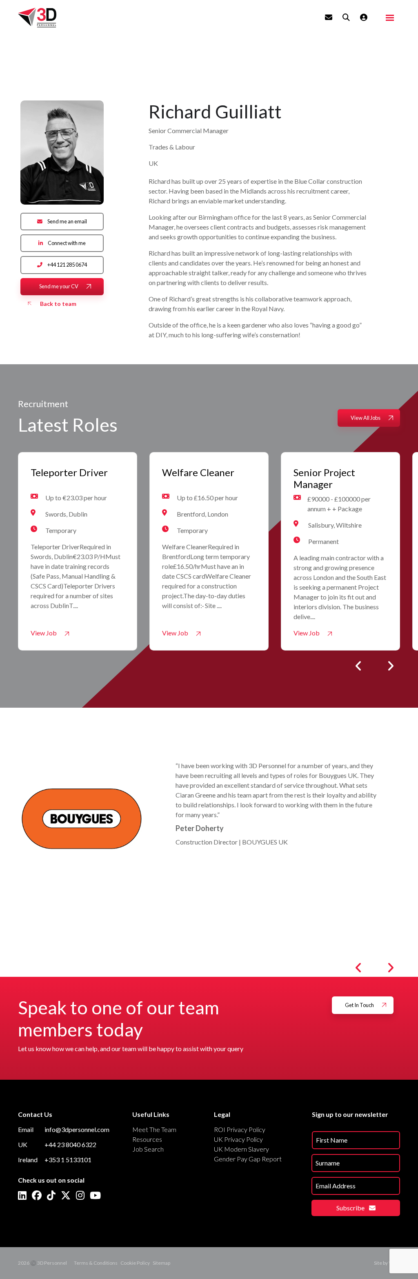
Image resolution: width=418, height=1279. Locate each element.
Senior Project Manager (324, 478)
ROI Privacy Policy (239, 1129)
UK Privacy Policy (238, 1139)
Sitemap (161, 1263)
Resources (147, 1139)
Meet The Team (154, 1129)
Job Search (148, 1149)
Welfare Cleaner (198, 472)
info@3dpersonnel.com (76, 1129)
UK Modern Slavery (241, 1149)
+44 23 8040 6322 (70, 1144)
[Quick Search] (346, 17)
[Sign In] (363, 17)
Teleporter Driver (69, 472)
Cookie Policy (135, 1263)
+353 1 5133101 (67, 1159)
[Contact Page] (328, 17)
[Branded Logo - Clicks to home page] (37, 17)
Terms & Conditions (96, 1263)
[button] (358, 666)
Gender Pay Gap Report (248, 1159)
